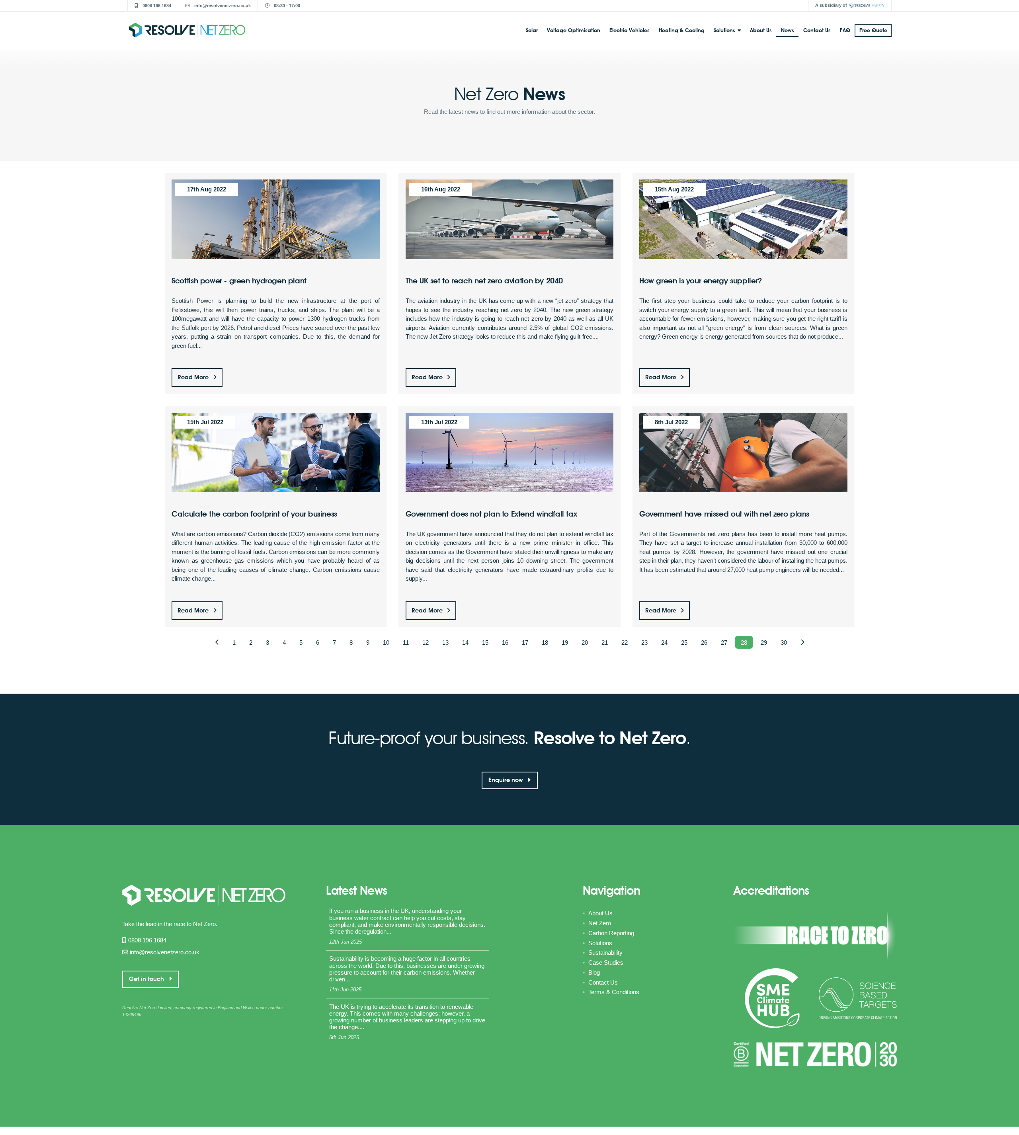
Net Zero (599, 923)
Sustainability (605, 952)
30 (784, 642)
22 (624, 642)
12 (425, 642)
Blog (594, 972)
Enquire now (506, 780)
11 (406, 642)
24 (664, 642)
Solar (532, 30)
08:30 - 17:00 (286, 5)
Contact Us (817, 30)
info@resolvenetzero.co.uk (222, 5)
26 (704, 642)
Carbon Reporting (611, 933)
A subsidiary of (831, 5)
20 (585, 642)
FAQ (845, 30)
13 (445, 642)
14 (465, 642)
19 (565, 642)
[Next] (802, 642)
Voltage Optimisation (573, 30)
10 (386, 642)
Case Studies (605, 962)
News (787, 30)
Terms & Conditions (613, 992)
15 (485, 642)
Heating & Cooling (682, 30)
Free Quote (873, 30)
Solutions (724, 30)
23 (644, 642)
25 (684, 642)
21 (604, 642)
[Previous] (217, 642)
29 (764, 642)
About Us (761, 30)
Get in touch (147, 979)
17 (525, 642)
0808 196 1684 (156, 5)
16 (505, 642)
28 (744, 642)
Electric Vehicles (629, 30)
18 (545, 642)
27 (724, 642)
